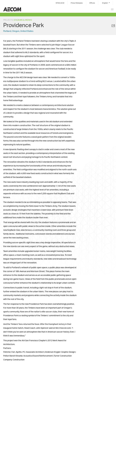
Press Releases (77, 3)
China (12, 9)
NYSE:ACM (60, 3)
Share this (113, 25)
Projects (8, 20)
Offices (92, 3)
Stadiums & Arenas (23, 20)
